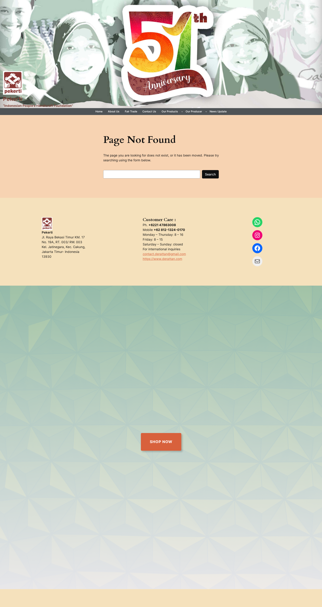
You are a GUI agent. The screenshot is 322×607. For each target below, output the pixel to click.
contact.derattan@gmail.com (164, 254)
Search (210, 174)
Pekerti (12, 98)
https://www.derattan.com (162, 259)
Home (98, 111)
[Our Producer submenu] (206, 111)
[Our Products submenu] (182, 111)
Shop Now (161, 442)
